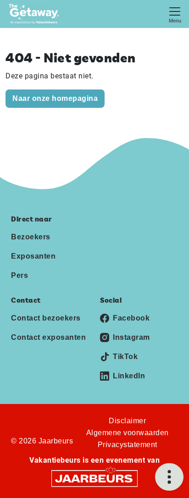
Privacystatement (127, 444)
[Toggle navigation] (174, 14)
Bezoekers (30, 237)
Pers (19, 275)
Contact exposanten (48, 337)
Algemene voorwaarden (127, 433)
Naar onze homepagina (55, 98)
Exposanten (33, 256)
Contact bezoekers (46, 318)
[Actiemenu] (169, 477)
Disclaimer (127, 421)
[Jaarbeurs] (94, 478)
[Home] (36, 14)
